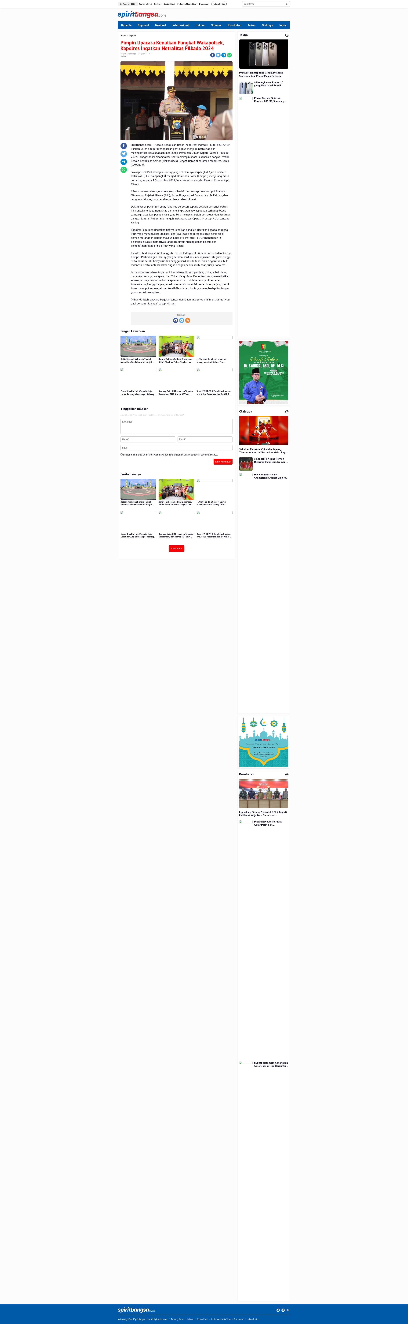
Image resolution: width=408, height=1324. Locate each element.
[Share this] (212, 55)
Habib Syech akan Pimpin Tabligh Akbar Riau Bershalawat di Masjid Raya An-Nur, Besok (136, 361)
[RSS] (187, 320)
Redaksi (190, 1319)
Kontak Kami (202, 1319)
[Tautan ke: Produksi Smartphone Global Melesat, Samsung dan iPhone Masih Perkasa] (263, 54)
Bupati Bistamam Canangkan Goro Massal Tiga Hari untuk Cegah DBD (271, 1064)
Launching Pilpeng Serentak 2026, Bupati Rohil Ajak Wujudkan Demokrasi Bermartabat (263, 813)
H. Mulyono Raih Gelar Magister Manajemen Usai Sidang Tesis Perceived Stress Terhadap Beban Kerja (212, 361)
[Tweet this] (218, 55)
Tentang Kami (177, 1319)
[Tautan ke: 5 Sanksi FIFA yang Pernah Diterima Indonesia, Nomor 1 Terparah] (246, 463)
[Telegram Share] (223, 55)
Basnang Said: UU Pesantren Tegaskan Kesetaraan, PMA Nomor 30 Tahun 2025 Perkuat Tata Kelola (176, 393)
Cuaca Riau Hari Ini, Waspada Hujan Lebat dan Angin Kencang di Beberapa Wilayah (137, 393)
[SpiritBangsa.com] (142, 14)
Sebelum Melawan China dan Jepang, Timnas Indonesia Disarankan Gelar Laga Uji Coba (263, 451)
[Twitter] (181, 320)
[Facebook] (175, 320)
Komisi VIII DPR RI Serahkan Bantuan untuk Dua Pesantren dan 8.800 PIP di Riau (214, 393)
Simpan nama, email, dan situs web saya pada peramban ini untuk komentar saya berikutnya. (170, 454)
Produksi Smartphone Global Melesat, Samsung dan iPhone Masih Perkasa (261, 74)
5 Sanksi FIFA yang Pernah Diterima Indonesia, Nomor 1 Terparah (270, 460)
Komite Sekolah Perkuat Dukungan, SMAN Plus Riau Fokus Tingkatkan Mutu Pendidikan (175, 361)
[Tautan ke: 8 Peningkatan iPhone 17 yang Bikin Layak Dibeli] (246, 87)
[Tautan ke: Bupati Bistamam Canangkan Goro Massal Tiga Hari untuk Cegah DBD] (246, 1180)
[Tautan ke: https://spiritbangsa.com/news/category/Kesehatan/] (287, 775)
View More (176, 548)
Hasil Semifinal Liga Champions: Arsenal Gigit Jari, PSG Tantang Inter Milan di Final (271, 476)
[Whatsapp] (229, 55)
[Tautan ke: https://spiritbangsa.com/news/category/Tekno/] (287, 35)
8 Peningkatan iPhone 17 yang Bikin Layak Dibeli (268, 84)
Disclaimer (239, 1319)
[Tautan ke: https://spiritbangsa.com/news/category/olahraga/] (287, 412)
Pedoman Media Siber (221, 1319)
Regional (123, 56)
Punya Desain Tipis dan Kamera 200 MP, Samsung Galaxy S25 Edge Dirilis (269, 100)
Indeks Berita (253, 1319)
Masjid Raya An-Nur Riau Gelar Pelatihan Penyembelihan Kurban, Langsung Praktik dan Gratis (270, 823)
